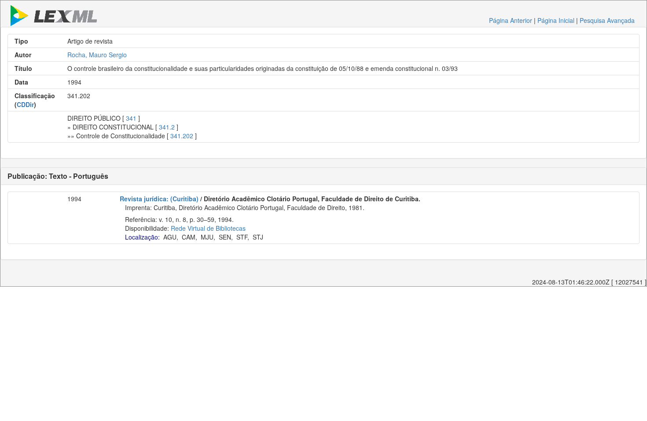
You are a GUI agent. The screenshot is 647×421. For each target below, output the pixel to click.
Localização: (142, 237)
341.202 (181, 135)
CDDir (25, 104)
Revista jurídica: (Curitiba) (159, 198)
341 (131, 118)
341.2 (167, 126)
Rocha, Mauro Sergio (97, 54)
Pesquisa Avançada (607, 20)
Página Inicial (555, 20)
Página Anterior (510, 20)
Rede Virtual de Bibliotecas (208, 228)
